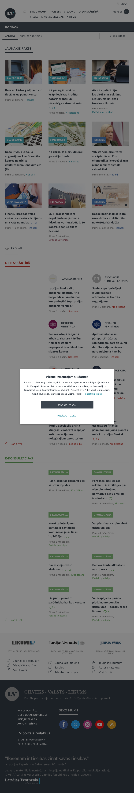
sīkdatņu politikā (93, 394)
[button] (67, 416)
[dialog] (67, 396)
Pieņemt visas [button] (67, 405)
